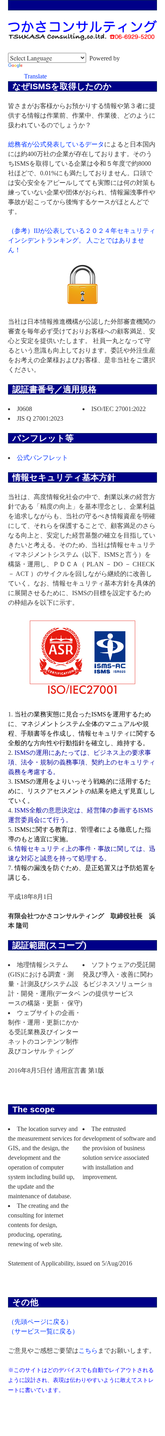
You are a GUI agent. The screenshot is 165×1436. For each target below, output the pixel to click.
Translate (35, 76)
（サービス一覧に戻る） (43, 1331)
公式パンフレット (42, 457)
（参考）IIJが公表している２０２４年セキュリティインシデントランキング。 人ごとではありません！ (81, 240)
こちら (88, 1350)
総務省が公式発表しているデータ (56, 144)
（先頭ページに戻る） (40, 1321)
